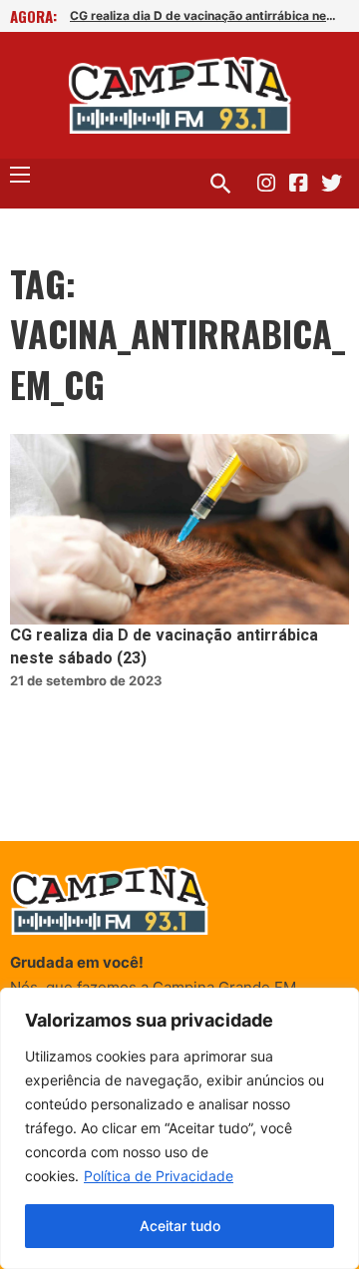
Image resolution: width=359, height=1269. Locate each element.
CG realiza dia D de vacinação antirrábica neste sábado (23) (204, 15)
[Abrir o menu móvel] (20, 175)
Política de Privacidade (158, 1175)
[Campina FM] (180, 95)
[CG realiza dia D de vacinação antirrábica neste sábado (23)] (179, 529)
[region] (179, 1128)
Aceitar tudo (180, 1225)
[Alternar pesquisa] (220, 184)
